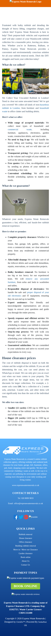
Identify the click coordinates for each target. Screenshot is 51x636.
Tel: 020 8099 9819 (25, 498)
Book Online (25, 586)
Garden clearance (25, 553)
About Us (25, 561)
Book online (25, 557)
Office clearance (25, 542)
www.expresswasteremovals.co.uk (25, 485)
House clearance (25, 538)
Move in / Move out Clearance (25, 550)
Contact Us (25, 565)
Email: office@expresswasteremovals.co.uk (25, 503)
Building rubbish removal (25, 546)
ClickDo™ (20, 622)
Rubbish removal (25, 534)
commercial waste (20, 129)
